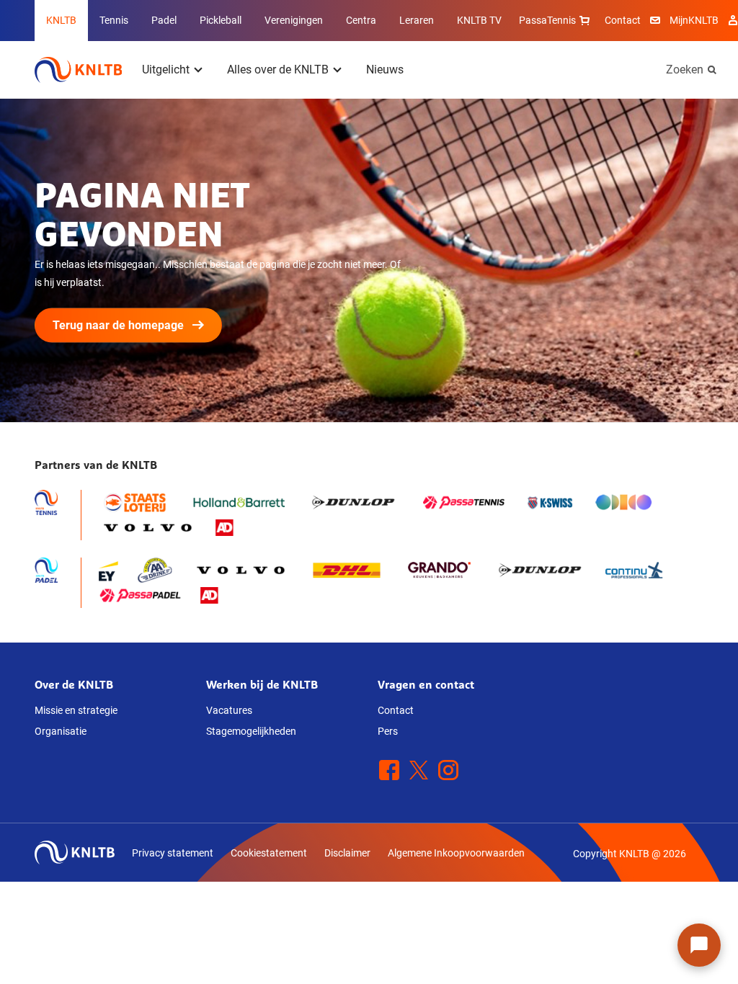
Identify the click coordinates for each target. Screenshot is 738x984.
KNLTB (61, 20)
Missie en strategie (76, 710)
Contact (623, 20)
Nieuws (385, 69)
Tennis (113, 20)
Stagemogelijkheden (251, 731)
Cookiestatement (269, 853)
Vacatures (229, 710)
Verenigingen (293, 20)
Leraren (416, 20)
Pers (388, 731)
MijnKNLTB (694, 20)
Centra (361, 20)
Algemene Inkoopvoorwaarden (456, 853)
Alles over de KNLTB (278, 69)
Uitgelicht (166, 69)
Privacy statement (172, 853)
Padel (164, 20)
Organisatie (60, 731)
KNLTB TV (479, 20)
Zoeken (684, 69)
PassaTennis (547, 20)
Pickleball (220, 20)
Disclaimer (347, 853)
